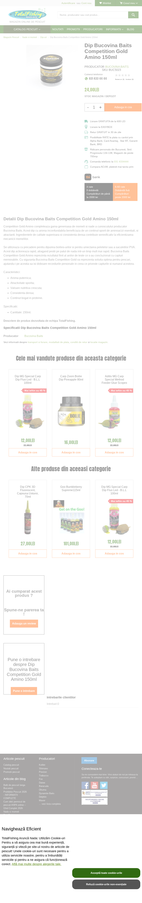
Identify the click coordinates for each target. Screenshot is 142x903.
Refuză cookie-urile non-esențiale (106, 884)
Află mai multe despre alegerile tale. (36, 864)
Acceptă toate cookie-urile (106, 872)
